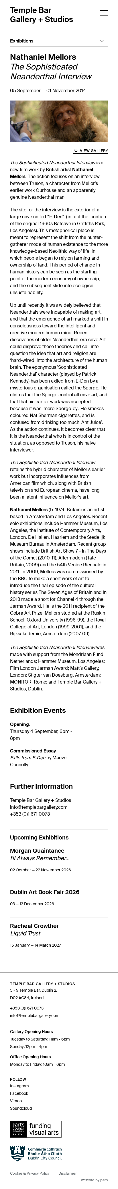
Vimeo (16, 1100)
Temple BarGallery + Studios (41, 15)
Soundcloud (21, 1108)
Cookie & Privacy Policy (30, 1173)
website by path (94, 1180)
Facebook (19, 1093)
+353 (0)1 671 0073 (30, 814)
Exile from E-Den (27, 758)
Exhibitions (21, 41)
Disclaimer (67, 1173)
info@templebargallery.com (38, 807)
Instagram (19, 1085)
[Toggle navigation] (103, 13)
